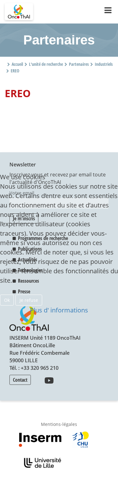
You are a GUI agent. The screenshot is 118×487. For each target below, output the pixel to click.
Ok (7, 300)
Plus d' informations (59, 310)
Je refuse (29, 300)
